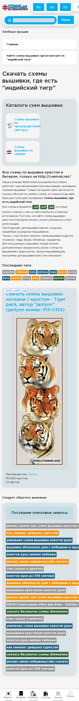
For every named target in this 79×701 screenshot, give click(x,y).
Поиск (65, 20)
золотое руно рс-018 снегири (30, 576)
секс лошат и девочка (25, 568)
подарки (46, 278)
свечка (16, 278)
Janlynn (32, 474)
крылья (59, 278)
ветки (72, 272)
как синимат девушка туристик (32, 533)
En (65, 7)
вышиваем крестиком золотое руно (36, 590)
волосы (43, 272)
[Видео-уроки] (8, 694)
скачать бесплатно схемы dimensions (37, 611)
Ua (52, 7)
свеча (62, 272)
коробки (8, 272)
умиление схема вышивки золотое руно (39, 540)
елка (32, 272)
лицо (53, 272)
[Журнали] (21, 694)
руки (36, 278)
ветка (26, 278)
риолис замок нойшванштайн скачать (37, 561)
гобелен (21, 272)
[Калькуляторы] (33, 694)
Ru (39, 7)
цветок (70, 278)
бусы (6, 278)
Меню (70, 696)
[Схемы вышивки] (58, 694)
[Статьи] (46, 694)
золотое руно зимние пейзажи (31, 554)
